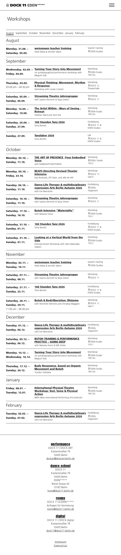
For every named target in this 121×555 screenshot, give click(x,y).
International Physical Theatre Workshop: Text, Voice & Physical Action (56, 391)
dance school (60, 466)
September (21, 33)
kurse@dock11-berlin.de (61, 490)
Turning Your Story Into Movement (58, 69)
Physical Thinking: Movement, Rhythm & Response (60, 84)
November (45, 33)
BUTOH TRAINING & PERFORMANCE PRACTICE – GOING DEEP (57, 340)
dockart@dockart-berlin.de (60, 458)
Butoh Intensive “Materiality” (54, 210)
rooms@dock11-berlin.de (60, 508)
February (79, 33)
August (10, 33)
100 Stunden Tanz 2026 (50, 122)
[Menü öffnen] (111, 5)
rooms (60, 498)
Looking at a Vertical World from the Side (59, 239)
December (57, 33)
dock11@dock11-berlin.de (60, 530)
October (33, 33)
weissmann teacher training (53, 48)
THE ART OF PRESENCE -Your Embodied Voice (60, 159)
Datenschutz (60, 545)
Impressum (60, 541)
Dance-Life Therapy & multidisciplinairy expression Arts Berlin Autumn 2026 (60, 186)
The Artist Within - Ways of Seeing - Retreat (58, 110)
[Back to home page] (25, 5)
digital (60, 516)
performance (60, 444)
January (69, 33)
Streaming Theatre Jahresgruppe (56, 96)
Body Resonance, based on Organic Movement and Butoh (58, 367)
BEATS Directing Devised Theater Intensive (56, 172)
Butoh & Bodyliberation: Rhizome (57, 300)
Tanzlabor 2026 (44, 135)
